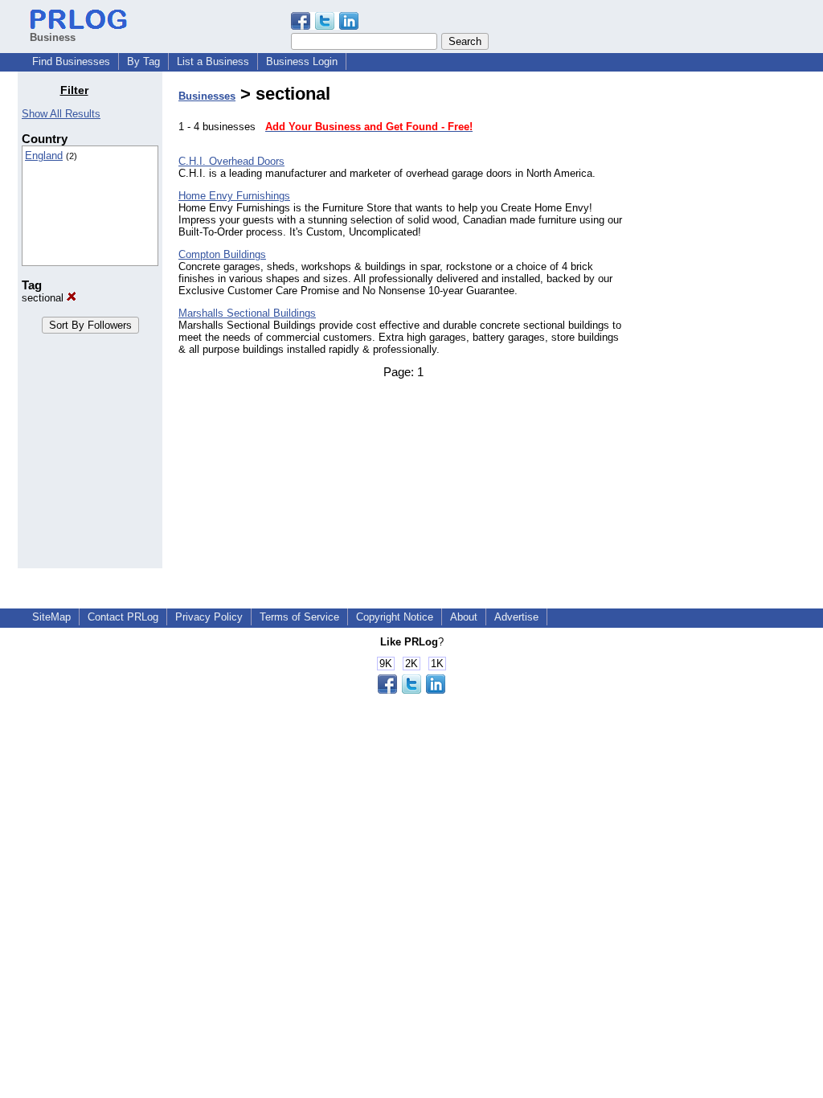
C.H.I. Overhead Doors (231, 161)
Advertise (516, 617)
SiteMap (51, 617)
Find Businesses (71, 61)
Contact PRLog (123, 617)
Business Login (302, 61)
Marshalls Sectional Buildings (247, 313)
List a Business (213, 61)
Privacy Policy (209, 617)
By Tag (143, 61)
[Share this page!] (324, 26)
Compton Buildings (222, 254)
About (463, 617)
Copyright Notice (394, 617)
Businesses (206, 96)
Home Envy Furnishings (234, 196)
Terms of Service (299, 617)
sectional (44, 298)
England (44, 156)
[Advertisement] (723, 325)
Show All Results (61, 114)
